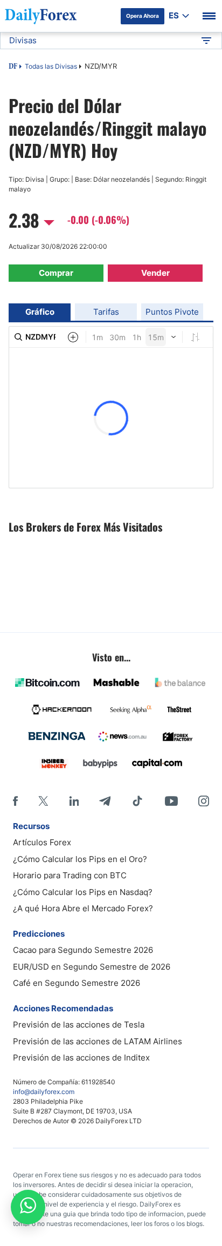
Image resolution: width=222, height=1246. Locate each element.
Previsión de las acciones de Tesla (78, 1024)
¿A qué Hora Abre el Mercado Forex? (83, 908)
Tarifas (106, 312)
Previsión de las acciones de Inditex (81, 1057)
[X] (43, 801)
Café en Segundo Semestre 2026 (76, 983)
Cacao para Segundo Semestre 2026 (83, 950)
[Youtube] (171, 801)
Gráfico (39, 312)
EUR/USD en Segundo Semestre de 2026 (91, 967)
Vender (155, 273)
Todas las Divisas (51, 66)
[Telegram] (104, 801)
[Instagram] (203, 801)
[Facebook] (15, 801)
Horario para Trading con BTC (70, 875)
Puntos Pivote (172, 312)
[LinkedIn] (74, 801)
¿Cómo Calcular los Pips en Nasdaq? (82, 892)
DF (13, 67)
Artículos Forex (42, 842)
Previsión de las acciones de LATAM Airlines (97, 1041)
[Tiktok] (137, 800)
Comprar (56, 273)
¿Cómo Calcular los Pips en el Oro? (80, 859)
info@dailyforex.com (43, 1092)
